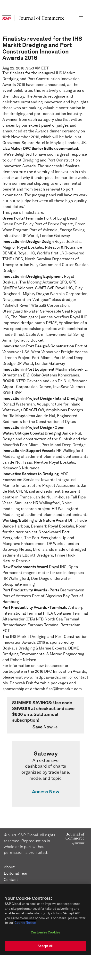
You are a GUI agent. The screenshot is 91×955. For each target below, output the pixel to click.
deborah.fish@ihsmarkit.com (56, 689)
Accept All (45, 946)
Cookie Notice (25, 922)
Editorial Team (17, 873)
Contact (11, 879)
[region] (45, 919)
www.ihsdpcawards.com (45, 677)
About (9, 867)
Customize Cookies (45, 932)
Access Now (45, 792)
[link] (45, 715)
